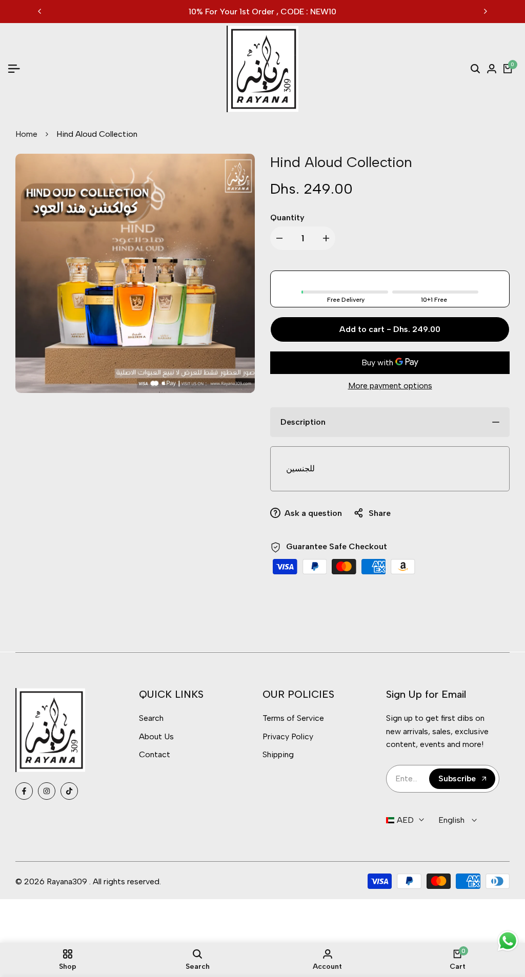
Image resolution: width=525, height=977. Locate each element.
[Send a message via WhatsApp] (508, 941)
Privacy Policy (287, 736)
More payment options (390, 385)
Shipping (278, 754)
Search (151, 718)
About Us (156, 736)
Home (26, 134)
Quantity (287, 217)
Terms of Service (293, 718)
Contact (154, 754)
